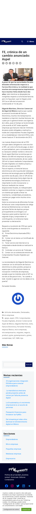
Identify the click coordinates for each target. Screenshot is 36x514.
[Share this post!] (3, 64)
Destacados (25, 312)
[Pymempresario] (6, 41)
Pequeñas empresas (13, 449)
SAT (13, 338)
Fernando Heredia (24, 327)
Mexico (11, 329)
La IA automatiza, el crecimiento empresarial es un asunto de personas (18, 404)
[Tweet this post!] (6, 64)
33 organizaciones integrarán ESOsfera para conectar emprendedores (17, 383)
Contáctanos (9, 480)
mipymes (19, 332)
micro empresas (21, 329)
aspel (12, 318)
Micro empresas (8, 315)
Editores (22, 477)
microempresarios (9, 332)
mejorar (5, 329)
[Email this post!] (20, 64)
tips (21, 338)
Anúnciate (14, 477)
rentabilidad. (7, 338)
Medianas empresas (13, 454)
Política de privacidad (13, 475)
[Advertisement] (18, 19)
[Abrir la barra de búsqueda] (22, 41)
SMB (18, 338)
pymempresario (20, 335)
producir (5, 335)
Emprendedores (12, 439)
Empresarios (10, 458)
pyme (11, 335)
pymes (28, 335)
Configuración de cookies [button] (11, 509)
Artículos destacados (12, 312)
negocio (27, 332)
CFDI (16, 318)
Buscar (29, 365)
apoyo (7, 318)
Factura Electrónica (9, 327)
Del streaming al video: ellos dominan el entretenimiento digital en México (16, 421)
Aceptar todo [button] (26, 509)
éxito (31, 324)
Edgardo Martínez (21, 324)
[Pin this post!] (13, 64)
